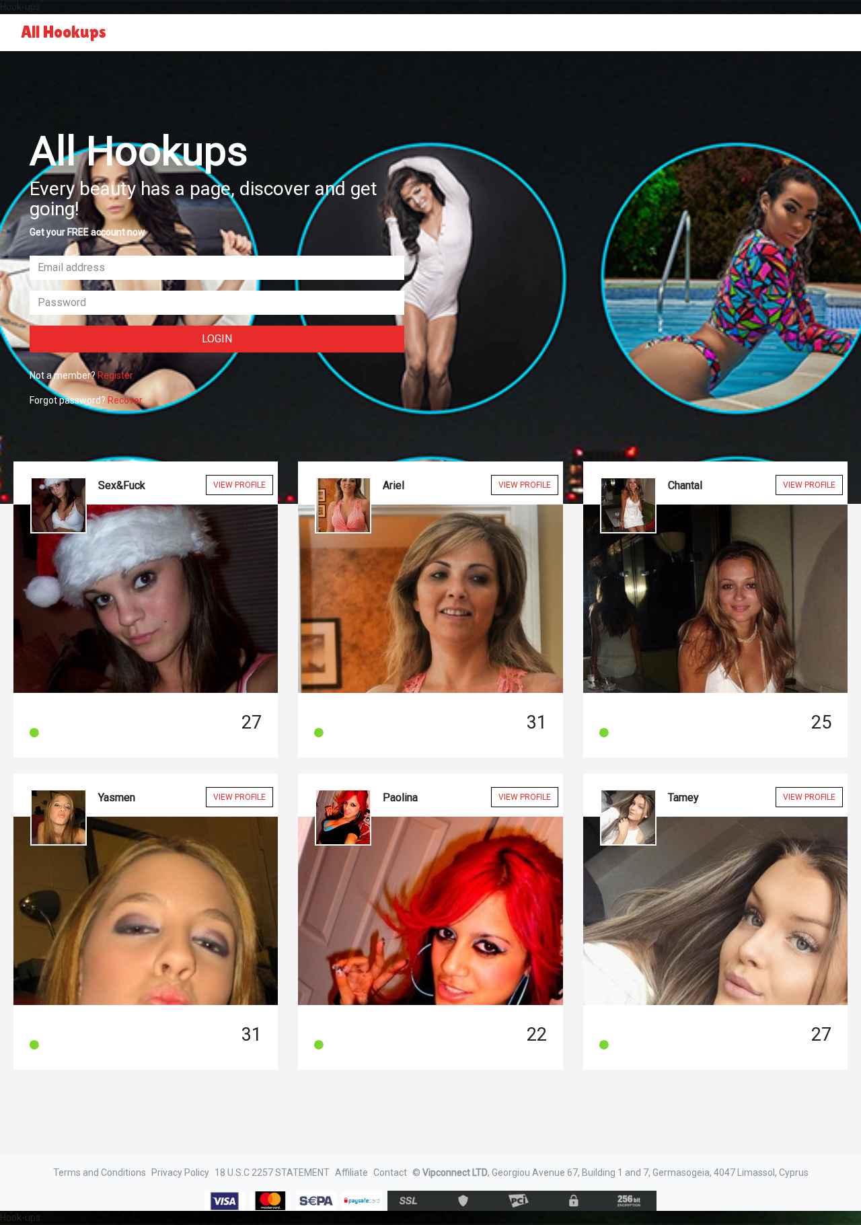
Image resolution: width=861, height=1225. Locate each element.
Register (115, 375)
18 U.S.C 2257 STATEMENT (272, 1172)
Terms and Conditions (99, 1172)
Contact (390, 1172)
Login (217, 338)
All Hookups (63, 32)
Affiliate (351, 1172)
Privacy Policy (180, 1172)
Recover (125, 400)
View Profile (239, 485)
